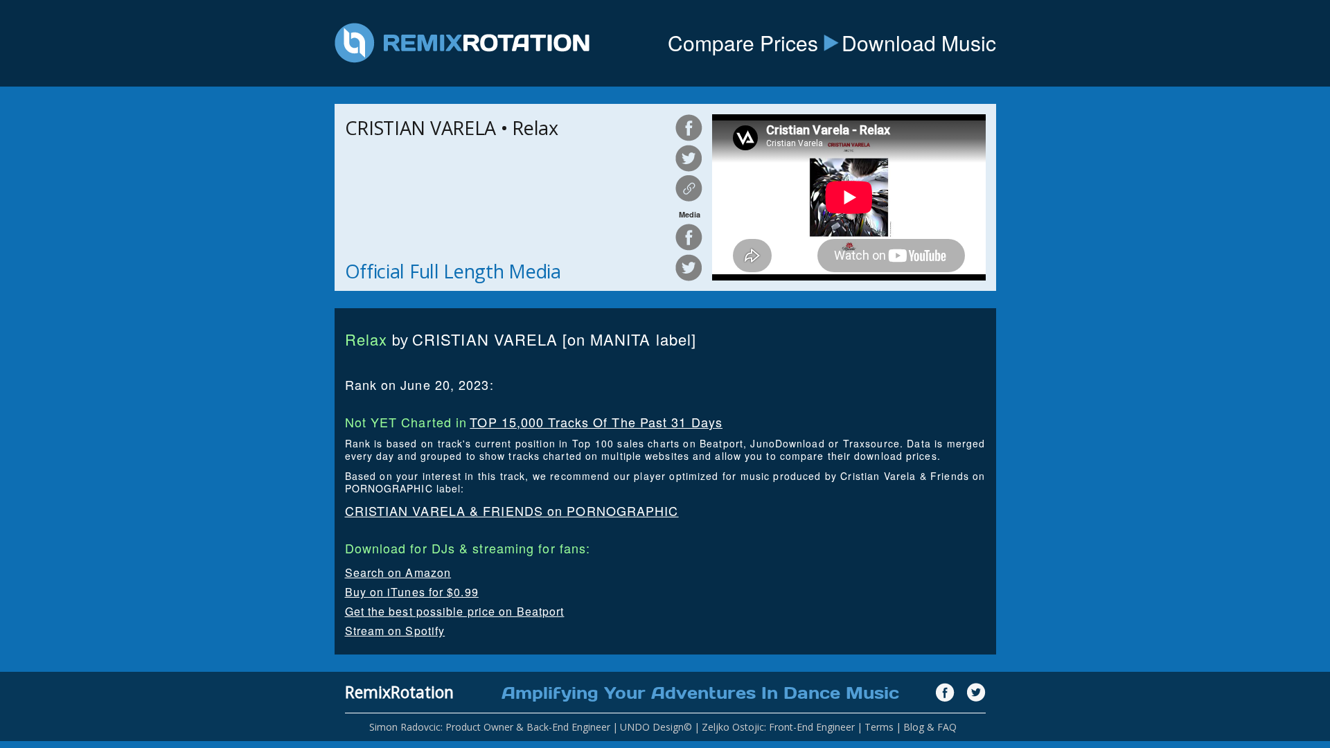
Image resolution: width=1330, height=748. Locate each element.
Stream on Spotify (395, 631)
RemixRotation (399, 692)
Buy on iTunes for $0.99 (412, 592)
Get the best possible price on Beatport (455, 611)
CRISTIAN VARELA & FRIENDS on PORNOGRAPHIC (512, 510)
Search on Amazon (398, 572)
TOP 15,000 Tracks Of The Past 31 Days (596, 422)
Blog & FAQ (930, 726)
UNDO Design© (656, 726)
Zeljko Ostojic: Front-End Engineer (778, 726)
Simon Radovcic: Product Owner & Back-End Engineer (489, 726)
